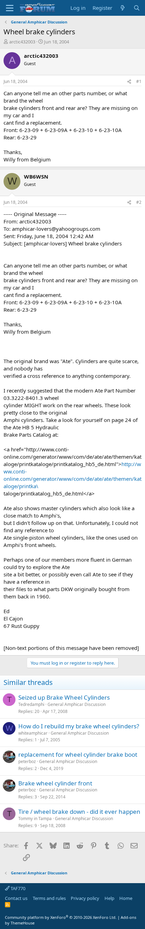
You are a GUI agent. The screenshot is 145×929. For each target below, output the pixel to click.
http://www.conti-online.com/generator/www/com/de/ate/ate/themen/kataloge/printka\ (72, 475)
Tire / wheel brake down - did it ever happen (79, 811)
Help (109, 898)
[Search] (137, 7)
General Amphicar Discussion (77, 704)
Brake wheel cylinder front (55, 783)
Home (125, 898)
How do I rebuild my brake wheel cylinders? (78, 726)
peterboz (27, 761)
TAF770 (17, 888)
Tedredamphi (31, 704)
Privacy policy (85, 898)
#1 (138, 81)
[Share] (129, 82)
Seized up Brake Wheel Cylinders (64, 697)
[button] (9, 8)
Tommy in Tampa (35, 818)
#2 (138, 202)
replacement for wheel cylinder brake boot (77, 754)
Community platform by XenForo (60, 917)
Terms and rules (49, 898)
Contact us (16, 898)
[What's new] (123, 7)
